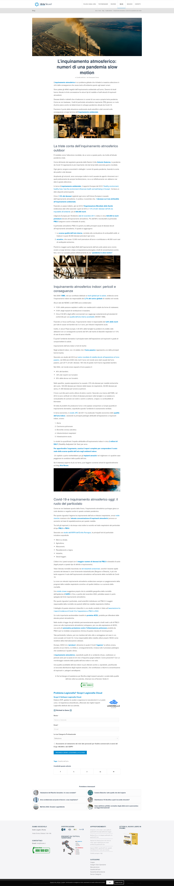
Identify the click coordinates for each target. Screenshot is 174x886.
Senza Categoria (95, 874)
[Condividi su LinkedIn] (100, 771)
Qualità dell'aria (80, 77)
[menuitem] (89, 4)
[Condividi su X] (73, 771)
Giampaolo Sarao (94, 77)
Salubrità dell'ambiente (97, 872)
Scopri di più (119, 882)
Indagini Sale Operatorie (98, 865)
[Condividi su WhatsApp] (87, 771)
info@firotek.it (41, 843)
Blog (33, 10)
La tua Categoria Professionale (65, 734)
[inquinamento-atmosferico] (87, 37)
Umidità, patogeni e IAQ (96, 853)
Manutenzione (94, 867)
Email (56, 725)
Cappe (92, 862)
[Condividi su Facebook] (60, 771)
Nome (56, 715)
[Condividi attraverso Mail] (113, 771)
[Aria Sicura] (43, 4)
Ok (110, 882)
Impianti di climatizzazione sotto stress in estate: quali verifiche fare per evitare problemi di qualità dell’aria (100, 842)
